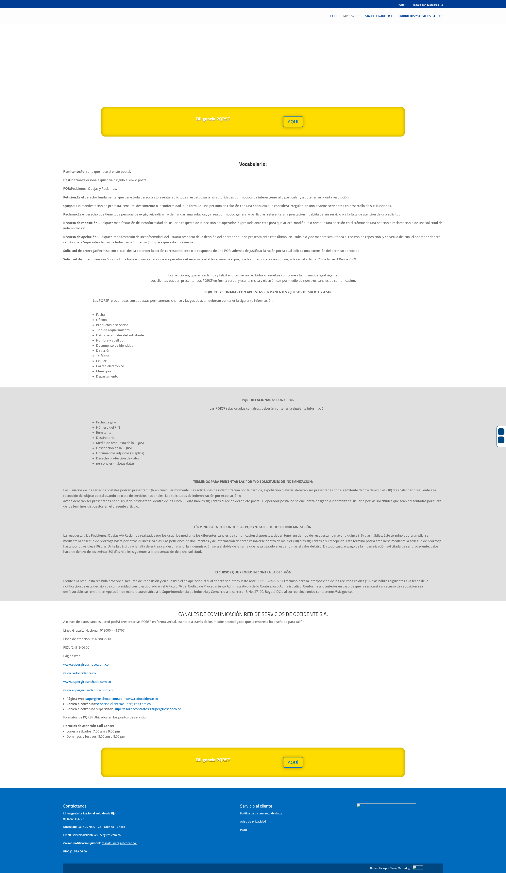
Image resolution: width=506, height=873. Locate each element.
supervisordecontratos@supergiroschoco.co (147, 709)
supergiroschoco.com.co (104, 699)
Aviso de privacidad (253, 821)
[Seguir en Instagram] (501, 439)
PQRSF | (403, 5)
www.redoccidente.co (79, 673)
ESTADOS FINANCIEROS (378, 16)
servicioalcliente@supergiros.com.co (123, 704)
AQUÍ (293, 121)
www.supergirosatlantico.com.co (88, 690)
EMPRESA (348, 16)
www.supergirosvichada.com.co (87, 681)
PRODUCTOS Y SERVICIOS (414, 16)
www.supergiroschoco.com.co (86, 664)
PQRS (243, 829)
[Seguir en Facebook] (501, 431)
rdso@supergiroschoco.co (119, 843)
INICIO (333, 16)
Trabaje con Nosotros (425, 5)
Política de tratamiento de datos (261, 813)
